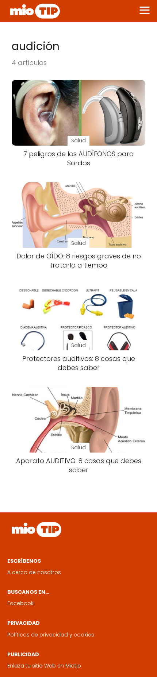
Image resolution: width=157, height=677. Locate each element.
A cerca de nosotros (34, 572)
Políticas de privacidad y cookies (50, 634)
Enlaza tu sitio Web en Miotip (44, 665)
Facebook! (21, 603)
